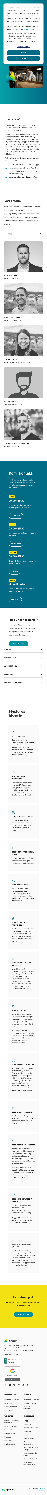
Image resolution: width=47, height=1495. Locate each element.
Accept (23, 53)
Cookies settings (23, 47)
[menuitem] (13, 1396)
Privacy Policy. (29, 29)
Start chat (16, 516)
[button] (3, 1491)
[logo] (10, 1340)
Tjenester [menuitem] (8, 1416)
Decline (23, 58)
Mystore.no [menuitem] (29, 1416)
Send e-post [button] (16, 544)
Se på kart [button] (15, 599)
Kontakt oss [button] (18, 643)
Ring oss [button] (14, 571)
